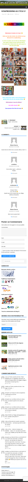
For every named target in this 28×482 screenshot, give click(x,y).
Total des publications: (6, 473)
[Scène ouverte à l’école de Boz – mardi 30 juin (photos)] (4, 361)
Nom (2, 238)
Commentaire (4, 227)
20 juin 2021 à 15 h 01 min (14, 166)
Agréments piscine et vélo (15, 366)
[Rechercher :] (14, 261)
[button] (26, 7)
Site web (3, 246)
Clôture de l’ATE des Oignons (15, 343)
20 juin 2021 (4, 14)
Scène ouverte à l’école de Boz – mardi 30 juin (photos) (16, 359)
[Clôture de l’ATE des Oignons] (4, 346)
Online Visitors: (5, 470)
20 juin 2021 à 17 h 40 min (14, 211)
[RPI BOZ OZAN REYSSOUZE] (14, 4)
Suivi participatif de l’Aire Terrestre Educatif (14, 336)
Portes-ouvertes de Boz (14, 377)
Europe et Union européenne (18, 392)
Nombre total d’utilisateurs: (7, 475)
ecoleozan (11, 14)
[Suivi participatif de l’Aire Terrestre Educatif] (4, 338)
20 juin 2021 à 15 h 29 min (14, 187)
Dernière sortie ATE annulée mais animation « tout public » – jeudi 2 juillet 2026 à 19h (17, 352)
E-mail (2, 242)
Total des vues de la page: (7, 472)
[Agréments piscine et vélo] (4, 369)
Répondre (14, 152)
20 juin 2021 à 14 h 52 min (14, 146)
